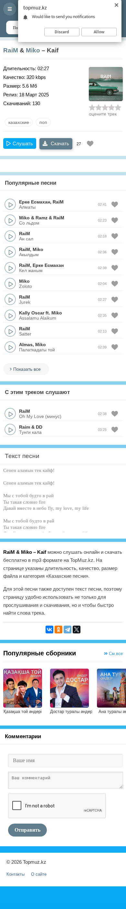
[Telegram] (67, 629)
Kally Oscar (31, 312)
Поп (43, 122)
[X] (76, 629)
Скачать (59, 143)
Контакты (15, 874)
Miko (33, 50)
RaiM (10, 50)
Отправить (27, 830)
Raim (24, 427)
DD (39, 427)
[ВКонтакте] (49, 629)
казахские (18, 122)
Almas (26, 344)
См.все (115, 653)
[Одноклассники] (58, 629)
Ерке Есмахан (34, 201)
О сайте (39, 874)
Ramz (41, 217)
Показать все (27, 369)
